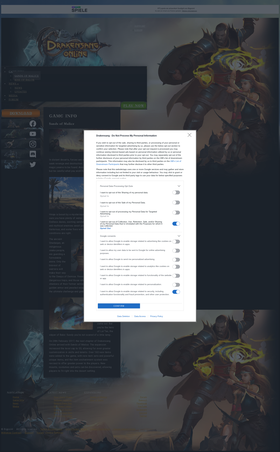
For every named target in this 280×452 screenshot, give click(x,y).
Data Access (140, 316)
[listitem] (140, 186)
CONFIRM (119, 306)
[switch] (176, 192)
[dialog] (140, 226)
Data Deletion (123, 316)
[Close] (190, 136)
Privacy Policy (156, 316)
